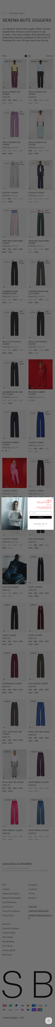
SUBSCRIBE (40, 517)
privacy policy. (48, 519)
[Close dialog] (52, 498)
